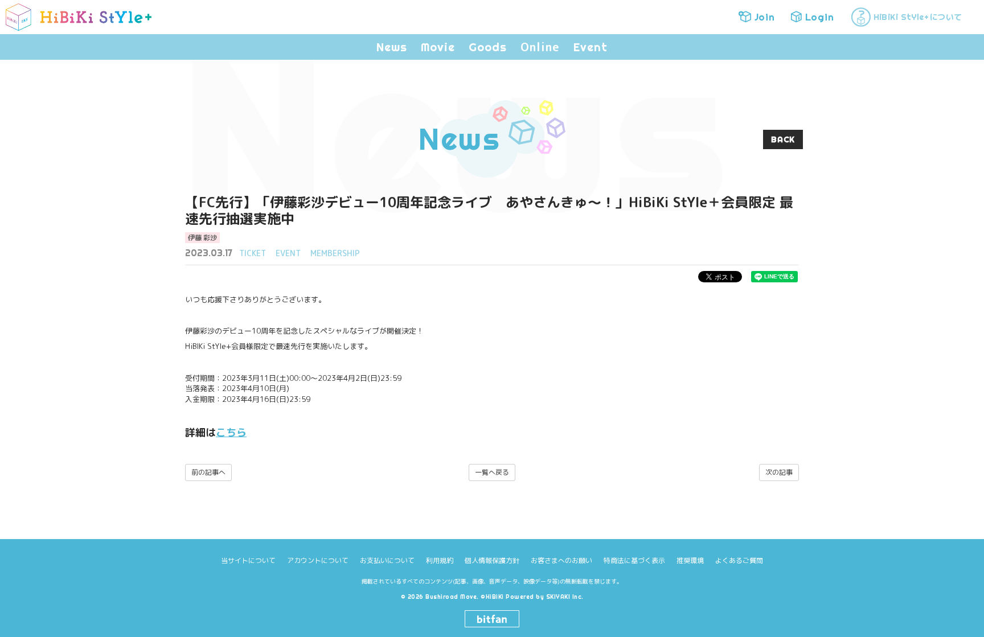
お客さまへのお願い (561, 560)
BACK (783, 139)
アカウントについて (317, 560)
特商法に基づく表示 (634, 560)
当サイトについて (248, 560)
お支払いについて (387, 560)
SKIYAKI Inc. (565, 597)
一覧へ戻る (492, 472)
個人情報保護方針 (492, 560)
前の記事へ (208, 472)
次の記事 (779, 472)
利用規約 (439, 560)
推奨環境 (690, 560)
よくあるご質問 (739, 560)
